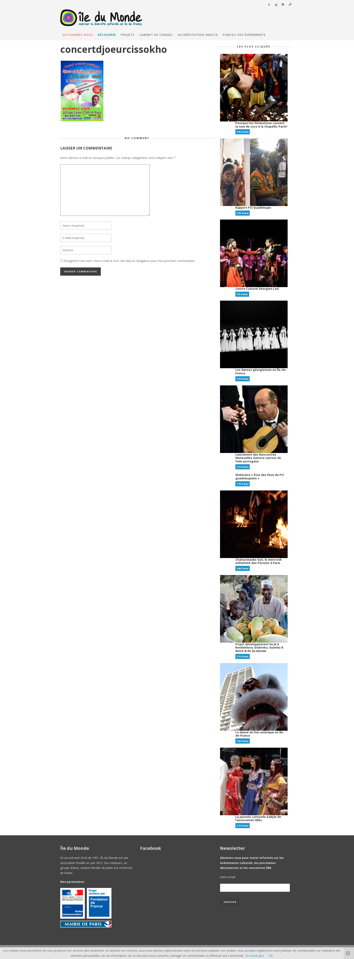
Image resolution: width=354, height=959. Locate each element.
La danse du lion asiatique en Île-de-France (259, 734)
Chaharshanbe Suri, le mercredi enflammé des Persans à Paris (258, 561)
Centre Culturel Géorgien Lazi (257, 289)
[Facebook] (269, 5)
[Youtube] (276, 5)
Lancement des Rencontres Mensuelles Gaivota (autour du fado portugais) (258, 458)
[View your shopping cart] (283, 5)
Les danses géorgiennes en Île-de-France (261, 371)
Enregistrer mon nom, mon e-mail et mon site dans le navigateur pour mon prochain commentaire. (129, 261)
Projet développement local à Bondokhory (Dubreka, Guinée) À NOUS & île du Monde (259, 647)
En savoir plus (255, 956)
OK (271, 956)
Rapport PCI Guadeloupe (253, 207)
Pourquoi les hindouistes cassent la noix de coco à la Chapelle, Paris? (261, 124)
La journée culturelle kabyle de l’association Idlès (258, 818)
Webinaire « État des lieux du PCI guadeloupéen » (259, 476)
